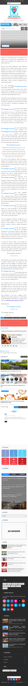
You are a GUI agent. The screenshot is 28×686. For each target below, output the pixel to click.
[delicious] (22, 1)
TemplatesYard (13, 682)
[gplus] (11, 1)
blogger (16, 407)
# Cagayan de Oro (8, 317)
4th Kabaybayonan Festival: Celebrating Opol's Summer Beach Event (17, 627)
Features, (10, 43)
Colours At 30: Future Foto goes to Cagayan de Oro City (13, 386)
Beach (4, 583)
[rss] (18, 1)
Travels (18, 586)
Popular (5, 474)
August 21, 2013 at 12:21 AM (10, 415)
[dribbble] (16, 1)
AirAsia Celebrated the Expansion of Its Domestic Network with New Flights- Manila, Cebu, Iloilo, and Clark (16, 570)
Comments (22, 474)
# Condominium (16, 317)
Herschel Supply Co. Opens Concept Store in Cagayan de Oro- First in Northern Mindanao (17, 546)
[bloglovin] (14, 1)
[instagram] (7, 1)
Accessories (6, 670)
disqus (20, 407)
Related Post (4, 356)
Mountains (21, 583)
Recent (14, 474)
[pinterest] (13, 1)
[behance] (20, 1)
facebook (25, 407)
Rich (6, 414)
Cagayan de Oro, (21, 42)
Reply (6, 421)
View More (24, 356)
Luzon (9, 583)
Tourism (13, 586)
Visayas (5, 588)
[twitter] (9, 1)
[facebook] (5, 1)
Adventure (13, 670)
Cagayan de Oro (5, 361)
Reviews (6, 659)
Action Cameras (8, 656)
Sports (5, 662)
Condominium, (5, 43)
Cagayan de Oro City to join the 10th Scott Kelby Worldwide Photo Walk (12, 402)
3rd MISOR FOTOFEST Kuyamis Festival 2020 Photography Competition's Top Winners (17, 621)
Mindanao (14, 583)
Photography (6, 586)
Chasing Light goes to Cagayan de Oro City (11, 371)
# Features (23, 317)
